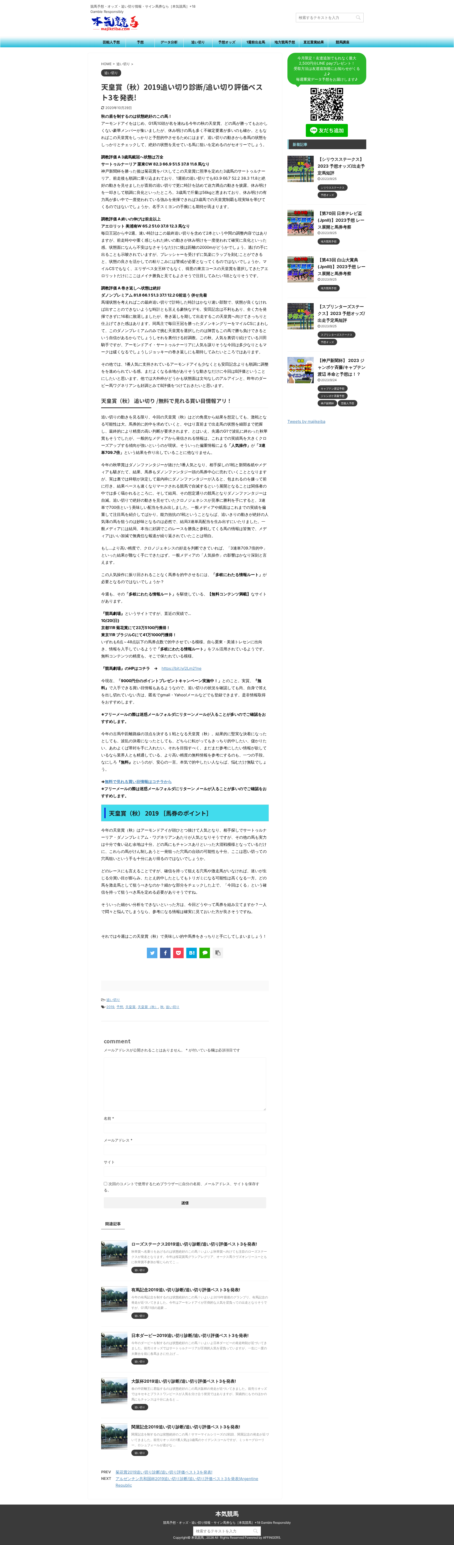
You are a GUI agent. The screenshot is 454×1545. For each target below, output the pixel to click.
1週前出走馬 (255, 42)
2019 (110, 1007)
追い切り (198, 42)
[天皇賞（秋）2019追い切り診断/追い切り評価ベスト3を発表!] (191, 953)
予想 (140, 42)
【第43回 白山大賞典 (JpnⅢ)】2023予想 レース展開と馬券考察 (341, 266)
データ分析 (169, 42)
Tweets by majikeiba (306, 421)
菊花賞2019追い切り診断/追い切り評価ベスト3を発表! (164, 1472)
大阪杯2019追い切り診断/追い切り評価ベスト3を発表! (183, 1381)
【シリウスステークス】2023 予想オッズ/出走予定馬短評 (341, 166)
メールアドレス (118, 1140)
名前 (109, 1118)
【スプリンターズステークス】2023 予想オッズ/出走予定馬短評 (341, 313)
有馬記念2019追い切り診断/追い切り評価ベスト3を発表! (185, 1289)
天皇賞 (130, 1007)
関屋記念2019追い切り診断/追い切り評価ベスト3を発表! (185, 1426)
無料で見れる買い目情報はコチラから (138, 781)
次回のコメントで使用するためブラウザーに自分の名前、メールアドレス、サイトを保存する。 (181, 1186)
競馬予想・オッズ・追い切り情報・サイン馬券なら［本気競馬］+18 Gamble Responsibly (227, 1523)
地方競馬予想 (285, 42)
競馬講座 (342, 42)
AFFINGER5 (271, 1537)
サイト (109, 1162)
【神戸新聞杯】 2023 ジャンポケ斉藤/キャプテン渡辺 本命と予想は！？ (341, 367)
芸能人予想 (111, 42)
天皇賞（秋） (148, 1007)
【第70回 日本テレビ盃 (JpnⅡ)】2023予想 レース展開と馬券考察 (341, 220)
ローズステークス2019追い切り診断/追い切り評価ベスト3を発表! (194, 1244)
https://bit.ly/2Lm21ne (182, 668)
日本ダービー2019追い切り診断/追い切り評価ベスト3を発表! (190, 1335)
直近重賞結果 (313, 42)
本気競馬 (227, 1513)
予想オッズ (226, 42)
